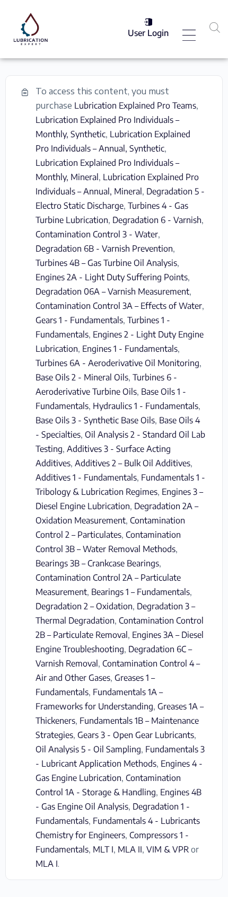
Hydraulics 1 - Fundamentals (145, 406)
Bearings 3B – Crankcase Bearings (97, 563)
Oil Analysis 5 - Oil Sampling (88, 749)
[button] (189, 36)
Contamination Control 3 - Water (97, 234)
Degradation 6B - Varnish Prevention (104, 248)
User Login (148, 33)
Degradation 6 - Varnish (156, 220)
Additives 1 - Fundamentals (86, 477)
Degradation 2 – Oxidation (84, 606)
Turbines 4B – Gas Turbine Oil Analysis (106, 262)
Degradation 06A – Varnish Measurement (112, 291)
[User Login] (148, 22)
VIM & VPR (167, 849)
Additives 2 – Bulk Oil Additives (132, 463)
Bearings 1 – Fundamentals (140, 592)
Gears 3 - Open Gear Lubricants (135, 735)
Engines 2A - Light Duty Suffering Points (112, 277)
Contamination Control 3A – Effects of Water (119, 305)
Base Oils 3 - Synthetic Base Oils (95, 420)
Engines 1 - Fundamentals (130, 348)
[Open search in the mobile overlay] (214, 27)
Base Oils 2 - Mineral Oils (82, 377)
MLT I (103, 849)
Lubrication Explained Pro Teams (135, 105)
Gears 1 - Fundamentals (79, 320)
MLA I (47, 863)
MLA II (130, 849)
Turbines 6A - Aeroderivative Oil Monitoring (117, 363)
